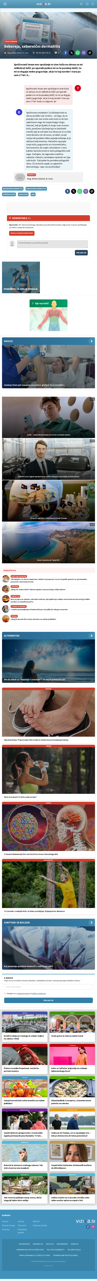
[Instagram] (87, 4)
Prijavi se (81, 252)
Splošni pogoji (74, 1250)
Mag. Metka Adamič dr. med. (18, 53)
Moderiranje (62, 1244)
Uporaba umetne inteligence (65, 1255)
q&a (33, 194)
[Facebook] (92, 4)
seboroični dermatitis (13, 189)
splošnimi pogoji (23, 993)
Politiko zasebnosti (38, 993)
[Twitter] (71, 52)
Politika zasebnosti (56, 1250)
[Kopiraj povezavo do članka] (89, 52)
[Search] (81, 4)
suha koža (23, 194)
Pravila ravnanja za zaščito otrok (34, 1255)
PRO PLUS (50, 1244)
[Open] (5, 4)
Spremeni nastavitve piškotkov (30, 1250)
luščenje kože (9, 194)
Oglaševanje (24, 1244)
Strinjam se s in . (26, 993)
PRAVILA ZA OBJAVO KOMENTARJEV (22, 233)
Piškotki (74, 1244)
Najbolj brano (10, 570)
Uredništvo (38, 1244)
